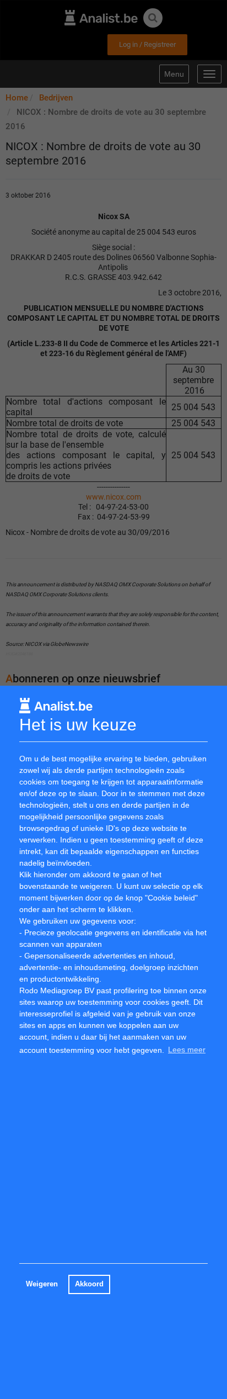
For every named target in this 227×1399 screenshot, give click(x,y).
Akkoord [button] (89, 1284)
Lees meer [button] (187, 1049)
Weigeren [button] (42, 1284)
